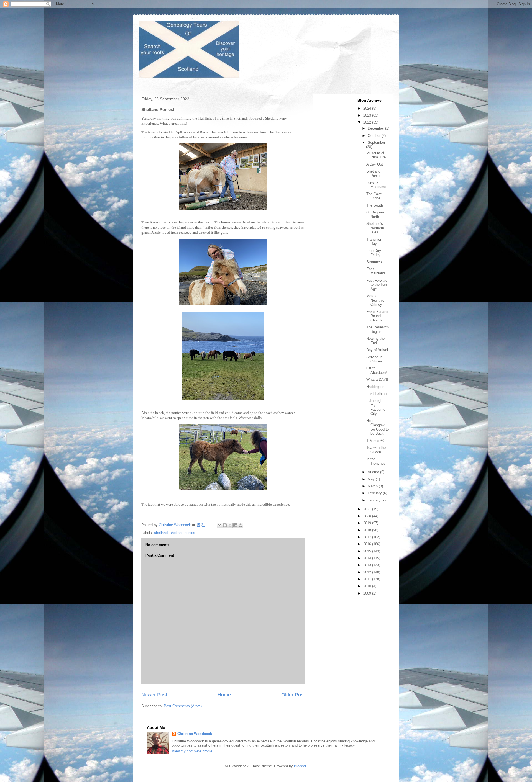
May (372, 479)
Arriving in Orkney (374, 359)
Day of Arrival (377, 350)
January (375, 500)
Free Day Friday (373, 253)
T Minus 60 (375, 441)
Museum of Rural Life (376, 155)
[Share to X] (230, 525)
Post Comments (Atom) (183, 706)
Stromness (375, 262)
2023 (367, 115)
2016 (367, 544)
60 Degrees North (375, 214)
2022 (367, 122)
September (376, 142)
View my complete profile (192, 751)
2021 (367, 509)
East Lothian (376, 394)
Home (224, 695)
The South (374, 205)
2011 (367, 579)
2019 (367, 523)
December (376, 128)
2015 (367, 551)
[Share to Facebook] (235, 525)
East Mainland (375, 271)
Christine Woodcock (194, 734)
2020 (367, 516)
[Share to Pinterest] (240, 525)
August (374, 472)
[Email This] (219, 525)
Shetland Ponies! (374, 173)
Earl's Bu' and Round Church (377, 316)
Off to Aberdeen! (376, 370)
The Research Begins (377, 329)
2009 (367, 593)
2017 (367, 537)
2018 (367, 530)
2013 (367, 565)
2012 (367, 572)
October (375, 135)
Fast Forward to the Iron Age (376, 284)
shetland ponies (182, 533)
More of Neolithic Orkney (375, 300)
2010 (367, 586)
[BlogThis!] (224, 525)
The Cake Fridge (374, 196)
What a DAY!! (377, 379)
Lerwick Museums (376, 185)
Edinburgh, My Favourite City (375, 407)
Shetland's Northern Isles (375, 228)
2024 (367, 108)
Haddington (375, 387)
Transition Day (374, 241)
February (375, 493)
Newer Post (154, 695)
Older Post (293, 695)
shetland (161, 533)
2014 (367, 558)
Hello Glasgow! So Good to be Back (377, 427)
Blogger (300, 766)
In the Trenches (375, 461)
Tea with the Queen (376, 450)
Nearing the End (375, 340)
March (373, 486)
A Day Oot (374, 164)
